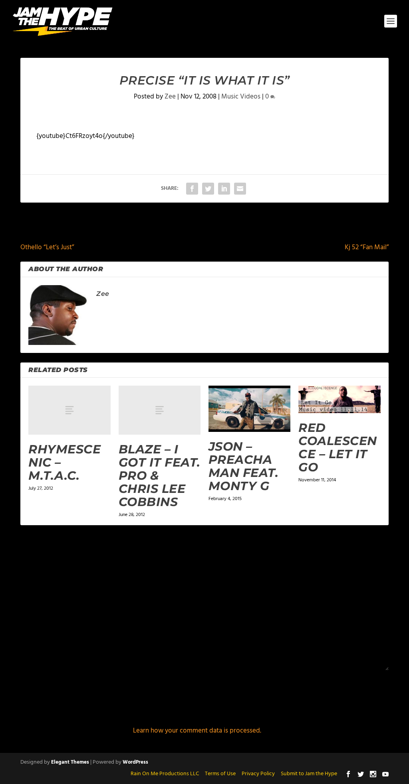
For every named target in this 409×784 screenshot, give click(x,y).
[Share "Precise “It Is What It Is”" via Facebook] (192, 189)
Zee (170, 96)
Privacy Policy (258, 773)
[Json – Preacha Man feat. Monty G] (249, 409)
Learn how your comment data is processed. (197, 730)
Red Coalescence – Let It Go (337, 447)
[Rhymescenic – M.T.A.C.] (69, 410)
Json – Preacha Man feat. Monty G (243, 466)
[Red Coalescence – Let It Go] (339, 399)
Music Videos (240, 96)
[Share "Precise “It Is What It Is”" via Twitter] (208, 189)
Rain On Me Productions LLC (165, 773)
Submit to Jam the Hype (309, 773)
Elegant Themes (70, 762)
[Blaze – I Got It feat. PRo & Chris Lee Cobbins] (160, 410)
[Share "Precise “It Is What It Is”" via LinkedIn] (224, 189)
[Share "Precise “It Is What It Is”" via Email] (240, 189)
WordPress (135, 762)
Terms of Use (220, 773)
